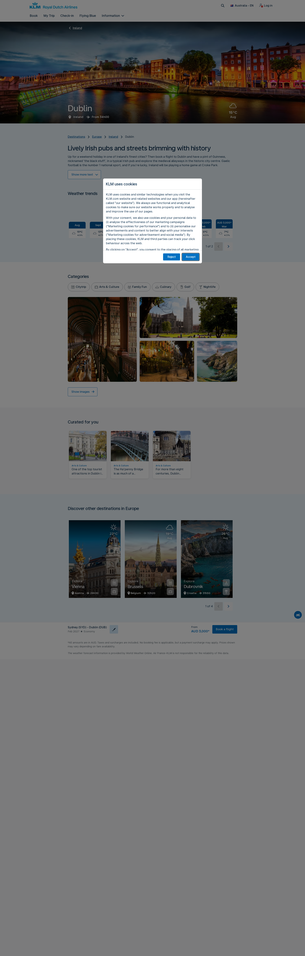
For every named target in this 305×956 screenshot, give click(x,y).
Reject (172, 257)
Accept (191, 257)
